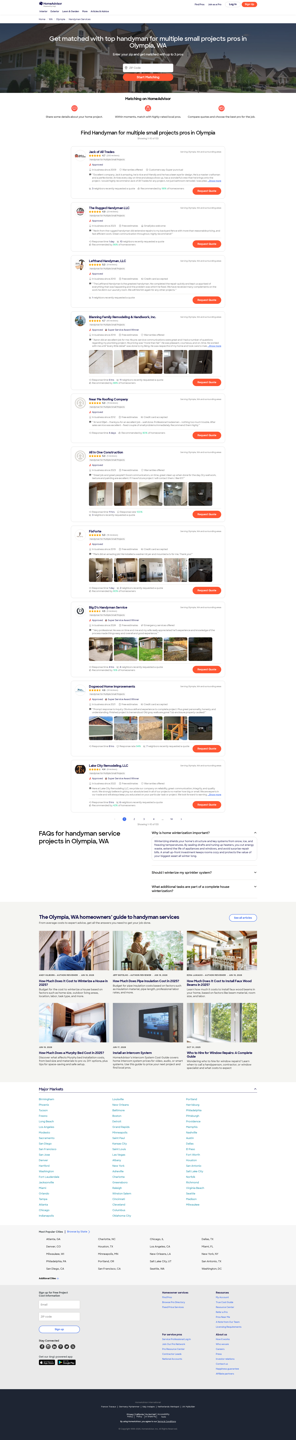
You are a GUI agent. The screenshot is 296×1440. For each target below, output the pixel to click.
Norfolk (190, 1177)
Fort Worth (193, 1154)
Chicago (44, 1210)
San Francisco (47, 1149)
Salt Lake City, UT (160, 1261)
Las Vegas (118, 1154)
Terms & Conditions (166, 1421)
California (139, 1415)
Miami (42, 1188)
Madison (191, 1199)
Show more (215, 180)
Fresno (43, 1116)
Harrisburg (192, 1104)
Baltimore (118, 1110)
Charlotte (118, 1177)
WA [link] (51, 19)
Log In (233, 4)
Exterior (55, 11)
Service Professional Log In (176, 1339)
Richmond (192, 1182)
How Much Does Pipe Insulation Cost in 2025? (146, 981)
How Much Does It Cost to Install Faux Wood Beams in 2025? (219, 983)
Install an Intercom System (132, 1053)
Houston (191, 1160)
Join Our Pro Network (173, 1344)
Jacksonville (46, 1182)
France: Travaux (108, 1406)
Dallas (189, 1143)
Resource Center (225, 1307)
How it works (223, 1339)
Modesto (44, 1132)
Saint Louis (119, 1149)
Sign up (59, 1329)
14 (171, 819)
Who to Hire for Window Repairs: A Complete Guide (219, 1054)
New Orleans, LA (160, 1254)
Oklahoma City (121, 1215)
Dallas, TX (208, 1239)
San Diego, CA (55, 1268)
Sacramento (47, 1138)
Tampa (43, 1199)
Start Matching (148, 77)
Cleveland (118, 1204)
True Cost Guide (224, 1302)
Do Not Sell (150, 1415)
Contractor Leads (171, 1354)
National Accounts (172, 1359)
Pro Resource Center (173, 1349)
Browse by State (77, 1231)
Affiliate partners (225, 1373)
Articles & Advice (100, 11)
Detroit (116, 1121)
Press (219, 1354)
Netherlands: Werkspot (168, 1406)
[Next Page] (181, 819)
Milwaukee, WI (55, 1254)
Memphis (191, 1127)
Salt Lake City (194, 1171)
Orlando (44, 1193)
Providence (193, 1121)
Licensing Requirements (228, 1327)
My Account (222, 1297)
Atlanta (43, 1204)
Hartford (44, 1165)
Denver (43, 1160)
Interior (43, 11)
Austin (190, 1138)
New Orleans (120, 1104)
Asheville (118, 1171)
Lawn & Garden (70, 11)
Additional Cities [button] (47, 1278)
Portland (191, 1099)
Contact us (222, 1364)
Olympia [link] (60, 19)
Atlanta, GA (53, 1239)
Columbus (118, 1210)
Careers (220, 1349)
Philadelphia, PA (56, 1261)
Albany (116, 1160)
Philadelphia (193, 1110)
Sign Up (249, 4)
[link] (148, 155)
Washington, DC (212, 1268)
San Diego (45, 1143)
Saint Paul (118, 1138)
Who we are (222, 1344)
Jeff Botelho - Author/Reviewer (132, 975)
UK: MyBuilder (188, 1406)
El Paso (190, 1149)
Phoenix (44, 1104)
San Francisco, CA (109, 1268)
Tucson (43, 1110)
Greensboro (120, 1182)
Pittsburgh (192, 1116)
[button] (101, 362)
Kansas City (119, 1143)
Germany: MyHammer (129, 1406)
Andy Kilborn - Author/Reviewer (58, 975)
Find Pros (167, 1297)
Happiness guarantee (227, 1368)
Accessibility (163, 1415)
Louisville (118, 1099)
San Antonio (193, 1165)
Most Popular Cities (51, 1231)
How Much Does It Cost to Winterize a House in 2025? (73, 983)
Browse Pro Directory (173, 1302)
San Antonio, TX (211, 1261)
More (85, 11)
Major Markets (51, 1089)
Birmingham (46, 1099)
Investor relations (225, 1359)
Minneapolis (119, 1132)
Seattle (190, 1193)
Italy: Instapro (148, 1406)
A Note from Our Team (228, 1322)
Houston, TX (105, 1246)
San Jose (44, 1154)
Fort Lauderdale (49, 1177)
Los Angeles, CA (160, 1246)
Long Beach (46, 1121)
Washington (46, 1171)
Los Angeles (46, 1127)
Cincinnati (118, 1199)
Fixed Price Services (173, 1307)
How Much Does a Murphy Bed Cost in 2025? (71, 1053)
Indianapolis (46, 1215)
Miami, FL (207, 1246)
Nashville (191, 1132)
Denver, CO (53, 1246)
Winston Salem (121, 1193)
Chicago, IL (157, 1239)
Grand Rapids (121, 1127)
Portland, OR (106, 1261)
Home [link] (42, 19)
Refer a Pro (222, 1312)
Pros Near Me (223, 1317)
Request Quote (206, 191)
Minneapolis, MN (108, 1254)
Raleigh (117, 1188)
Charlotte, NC (106, 1239)
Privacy (130, 1415)
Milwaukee (192, 1204)
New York (118, 1165)
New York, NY (210, 1254)
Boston (116, 1116)
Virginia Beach (195, 1188)
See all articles (243, 917)
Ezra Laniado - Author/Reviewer (206, 975)
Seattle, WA (157, 1268)
